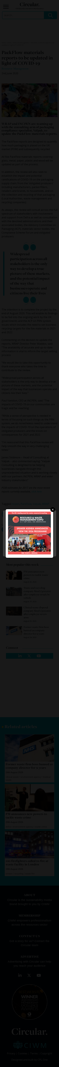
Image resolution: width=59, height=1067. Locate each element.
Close (52, 509)
